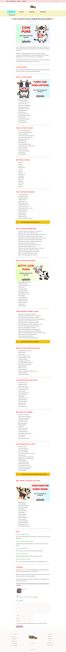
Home (8, 1)
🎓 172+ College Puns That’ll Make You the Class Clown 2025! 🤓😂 (26, 597)
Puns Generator (13, 1)
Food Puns (21, 11)
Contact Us (24, 1)
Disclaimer (50, 638)
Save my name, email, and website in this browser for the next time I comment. (32, 623)
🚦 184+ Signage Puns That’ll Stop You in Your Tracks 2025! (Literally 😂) (27, 596)
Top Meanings (43, 11)
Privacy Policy (50, 642)
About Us (19, 1)
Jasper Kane (36, 21)
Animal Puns (11, 11)
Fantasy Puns (32, 11)
